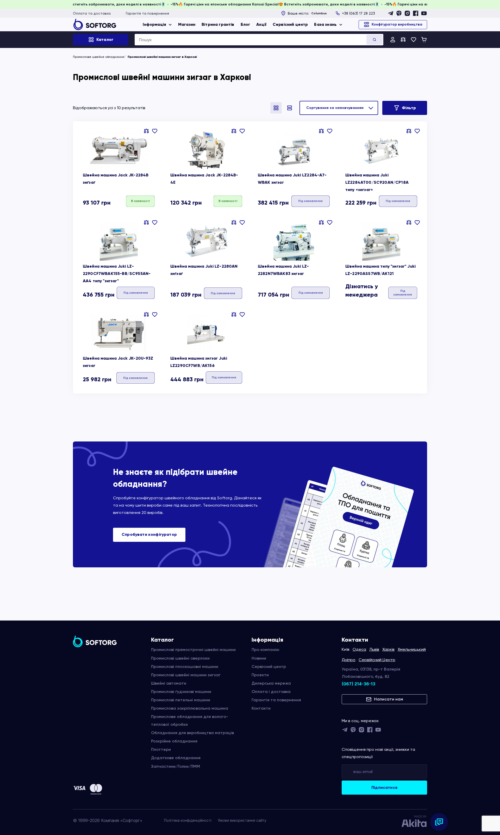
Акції (261, 24)
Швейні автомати (168, 683)
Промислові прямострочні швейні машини (193, 649)
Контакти (261, 708)
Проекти (260, 674)
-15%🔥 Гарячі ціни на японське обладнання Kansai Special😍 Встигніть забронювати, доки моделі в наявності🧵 (298, 4)
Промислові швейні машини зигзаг (186, 674)
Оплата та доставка (92, 13)
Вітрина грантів (218, 24)
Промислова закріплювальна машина (189, 708)
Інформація (154, 24)
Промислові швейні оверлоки (180, 658)
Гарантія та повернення (147, 13)
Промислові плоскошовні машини (184, 666)
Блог (245, 24)
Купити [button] (140, 200)
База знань (325, 24)
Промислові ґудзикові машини (181, 691)
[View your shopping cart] (424, 39)
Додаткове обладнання (176, 757)
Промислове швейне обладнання (98, 57)
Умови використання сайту (242, 820)
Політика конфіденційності (187, 820)
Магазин (186, 24)
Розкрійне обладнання (174, 741)
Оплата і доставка (271, 691)
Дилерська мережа (271, 683)
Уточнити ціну (310, 200)
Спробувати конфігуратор (149, 534)
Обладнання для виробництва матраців (192, 732)
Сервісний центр (290, 24)
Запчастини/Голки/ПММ (175, 766)
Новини (259, 658)
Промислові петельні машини (180, 699)
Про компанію (265, 649)
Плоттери (161, 749)
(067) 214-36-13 (358, 683)
